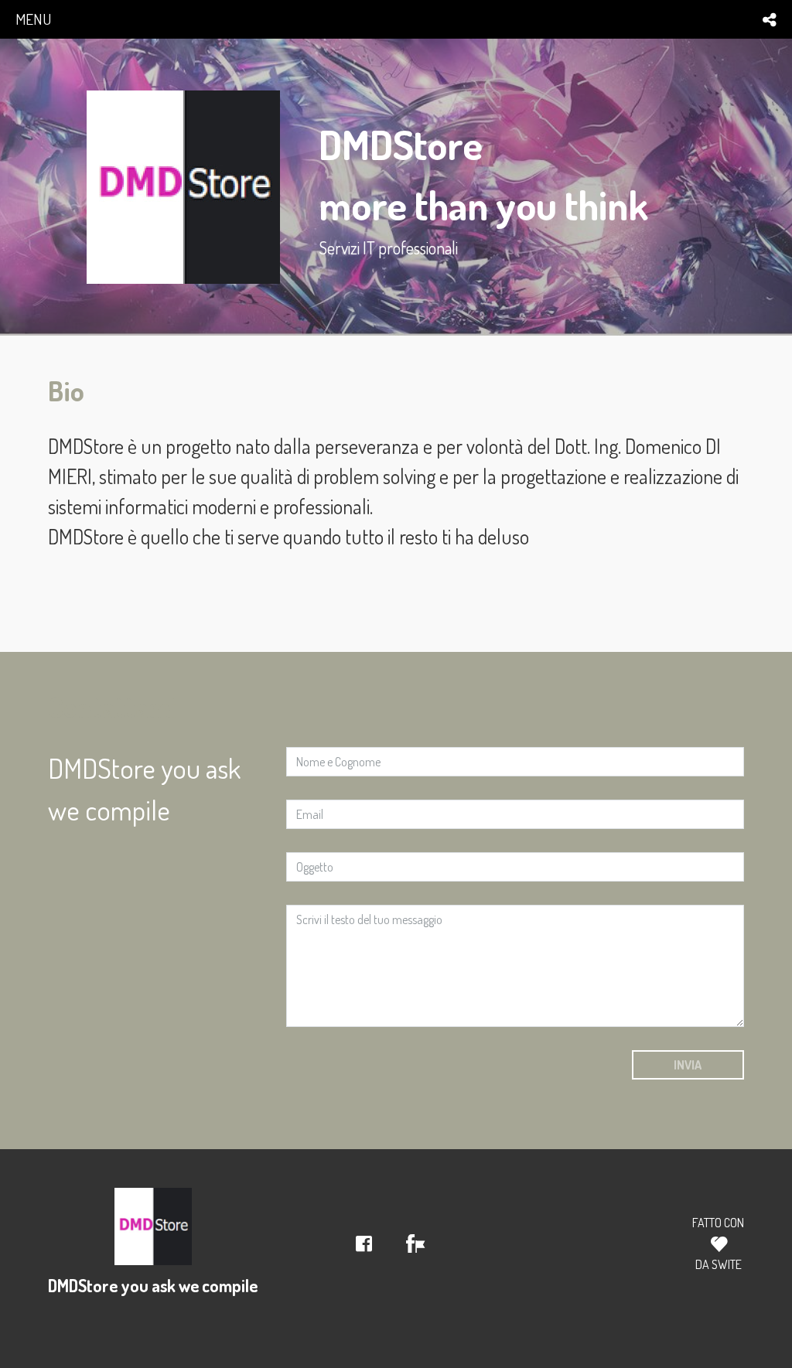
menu (33, 19)
